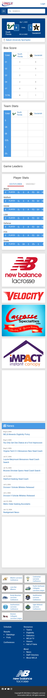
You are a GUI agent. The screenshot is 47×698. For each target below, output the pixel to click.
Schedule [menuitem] (7, 627)
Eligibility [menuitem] (30, 633)
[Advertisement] (23, 395)
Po (33, 192)
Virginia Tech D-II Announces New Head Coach (22, 451)
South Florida (20, 55)
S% (6, 153)
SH (38, 192)
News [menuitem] (28, 652)
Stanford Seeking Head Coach (15, 479)
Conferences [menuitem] (9, 642)
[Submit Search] (10, 11)
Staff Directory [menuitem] (32, 655)
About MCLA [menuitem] (31, 658)
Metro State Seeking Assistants (16, 504)
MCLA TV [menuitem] (30, 638)
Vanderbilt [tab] (30, 184)
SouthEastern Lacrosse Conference (37, 598)
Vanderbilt (38, 55)
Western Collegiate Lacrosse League (16, 616)
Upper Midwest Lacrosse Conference (38, 607)
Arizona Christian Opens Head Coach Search (21, 470)
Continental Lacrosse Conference (37, 579)
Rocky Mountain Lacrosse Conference (15, 598)
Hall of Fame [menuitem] (31, 644)
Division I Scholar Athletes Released (18, 487)
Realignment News (11, 512)
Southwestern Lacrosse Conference (15, 607)
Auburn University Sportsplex (18, 40)
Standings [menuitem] (10, 634)
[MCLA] (8, 3)
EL (19, 192)
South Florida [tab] (15, 184)
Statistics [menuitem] (30, 635)
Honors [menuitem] (29, 641)
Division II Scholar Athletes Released (19, 495)
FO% (6, 140)
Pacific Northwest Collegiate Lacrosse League (38, 588)
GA (6, 127)
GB (6, 134)
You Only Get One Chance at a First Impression (22, 443)
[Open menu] (4, 11)
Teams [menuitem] (29, 630)
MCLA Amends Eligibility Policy (16, 434)
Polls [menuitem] (8, 637)
